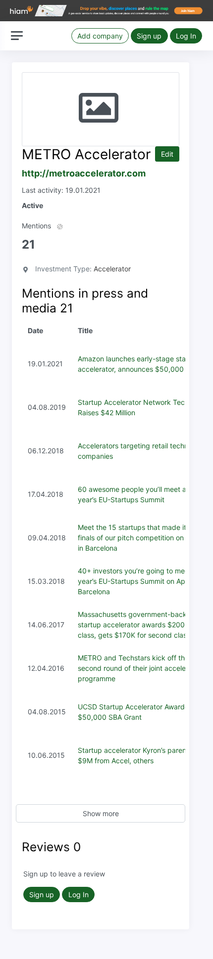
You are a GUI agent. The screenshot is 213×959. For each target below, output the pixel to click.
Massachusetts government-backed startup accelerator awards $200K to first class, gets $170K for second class (145, 624)
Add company (100, 36)
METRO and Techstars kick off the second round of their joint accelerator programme (139, 668)
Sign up (149, 36)
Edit (167, 154)
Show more (101, 813)
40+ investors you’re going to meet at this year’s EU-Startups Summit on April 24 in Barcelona (145, 581)
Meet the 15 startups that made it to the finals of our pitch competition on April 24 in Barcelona (144, 537)
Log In (186, 36)
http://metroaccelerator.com (84, 173)
